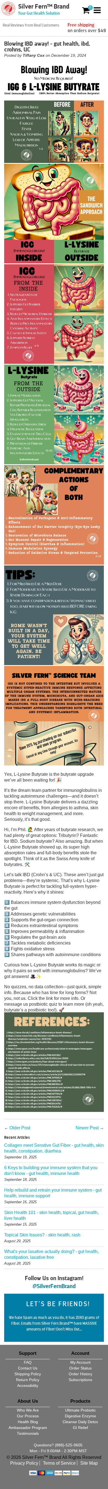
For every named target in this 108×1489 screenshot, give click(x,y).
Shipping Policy (27, 1374)
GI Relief (80, 1428)
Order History (80, 1374)
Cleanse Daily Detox (80, 1422)
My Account (80, 1362)
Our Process (28, 1416)
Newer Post (87, 1127)
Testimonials (28, 1433)
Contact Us (27, 1368)
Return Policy (27, 1380)
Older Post (19, 1127)
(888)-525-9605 (69, 1445)
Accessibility (27, 1386)
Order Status (80, 1368)
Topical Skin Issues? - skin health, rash (42, 1235)
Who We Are (28, 1410)
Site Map (89, 1463)
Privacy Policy (24, 1463)
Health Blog (28, 1422)
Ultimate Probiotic (80, 1410)
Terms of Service (59, 1463)
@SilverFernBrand (54, 1286)
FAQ (28, 1362)
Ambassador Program (28, 1428)
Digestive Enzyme (80, 1416)
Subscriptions (80, 1380)
